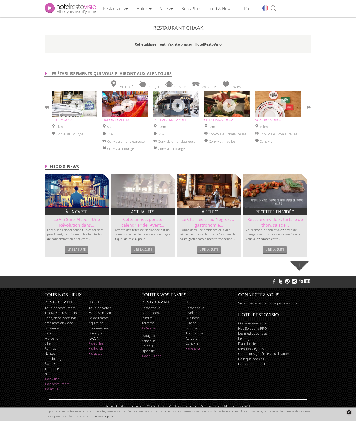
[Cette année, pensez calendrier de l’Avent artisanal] (143, 191)
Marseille (51, 338)
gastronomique (153, 312)
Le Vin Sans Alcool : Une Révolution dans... (76, 222)
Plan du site (247, 343)
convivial (192, 343)
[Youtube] (305, 281)
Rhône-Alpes (98, 328)
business (192, 318)
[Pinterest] (287, 281)
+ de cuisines (151, 356)
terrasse (148, 323)
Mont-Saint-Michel (102, 312)
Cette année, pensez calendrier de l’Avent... (142, 222)
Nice (48, 373)
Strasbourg (53, 358)
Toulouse (52, 368)
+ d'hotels (96, 348)
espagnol (149, 335)
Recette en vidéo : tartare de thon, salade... (275, 222)
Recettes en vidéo (274, 212)
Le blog (243, 338)
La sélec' (209, 212)
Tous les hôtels (100, 307)
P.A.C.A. (94, 338)
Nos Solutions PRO (252, 328)
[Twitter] (281, 281)
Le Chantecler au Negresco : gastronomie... (209, 222)
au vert (191, 338)
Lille (48, 343)
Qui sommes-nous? (252, 323)
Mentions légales (251, 348)
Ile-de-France (98, 318)
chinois (147, 345)
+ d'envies (149, 328)
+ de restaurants (57, 383)
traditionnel (195, 333)
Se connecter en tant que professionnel (268, 303)
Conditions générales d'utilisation (263, 353)
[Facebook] (274, 281)
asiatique (149, 341)
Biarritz (50, 363)
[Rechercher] (273, 8)
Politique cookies (251, 358)
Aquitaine (96, 323)
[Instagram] (294, 282)
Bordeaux (52, 328)
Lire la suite (76, 249)
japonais (148, 351)
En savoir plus (103, 416)
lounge (191, 328)
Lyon (48, 333)
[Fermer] (349, 412)
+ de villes (52, 379)
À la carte (77, 212)
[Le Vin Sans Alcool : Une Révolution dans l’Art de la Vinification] (77, 191)
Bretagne (95, 333)
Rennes (50, 348)
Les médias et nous (252, 333)
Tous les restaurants (60, 307)
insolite (147, 318)
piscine (191, 323)
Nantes (50, 353)
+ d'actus (51, 389)
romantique (151, 307)
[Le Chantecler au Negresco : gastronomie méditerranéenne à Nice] (209, 191)
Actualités (143, 212)
